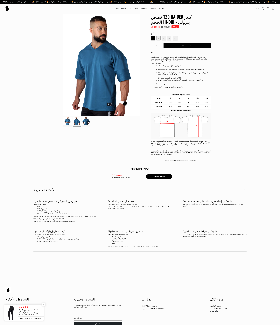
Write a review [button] (159, 176)
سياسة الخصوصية (11, 316)
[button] (130, 8)
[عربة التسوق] (273, 8)
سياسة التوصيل (10, 309)
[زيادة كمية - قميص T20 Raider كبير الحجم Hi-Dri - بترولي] (160, 46)
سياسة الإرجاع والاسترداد (13, 312)
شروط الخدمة (10, 320)
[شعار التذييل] (8, 290)
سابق (63, 65)
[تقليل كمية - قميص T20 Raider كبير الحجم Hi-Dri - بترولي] (153, 46)
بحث (6, 305)
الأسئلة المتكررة (44, 189)
